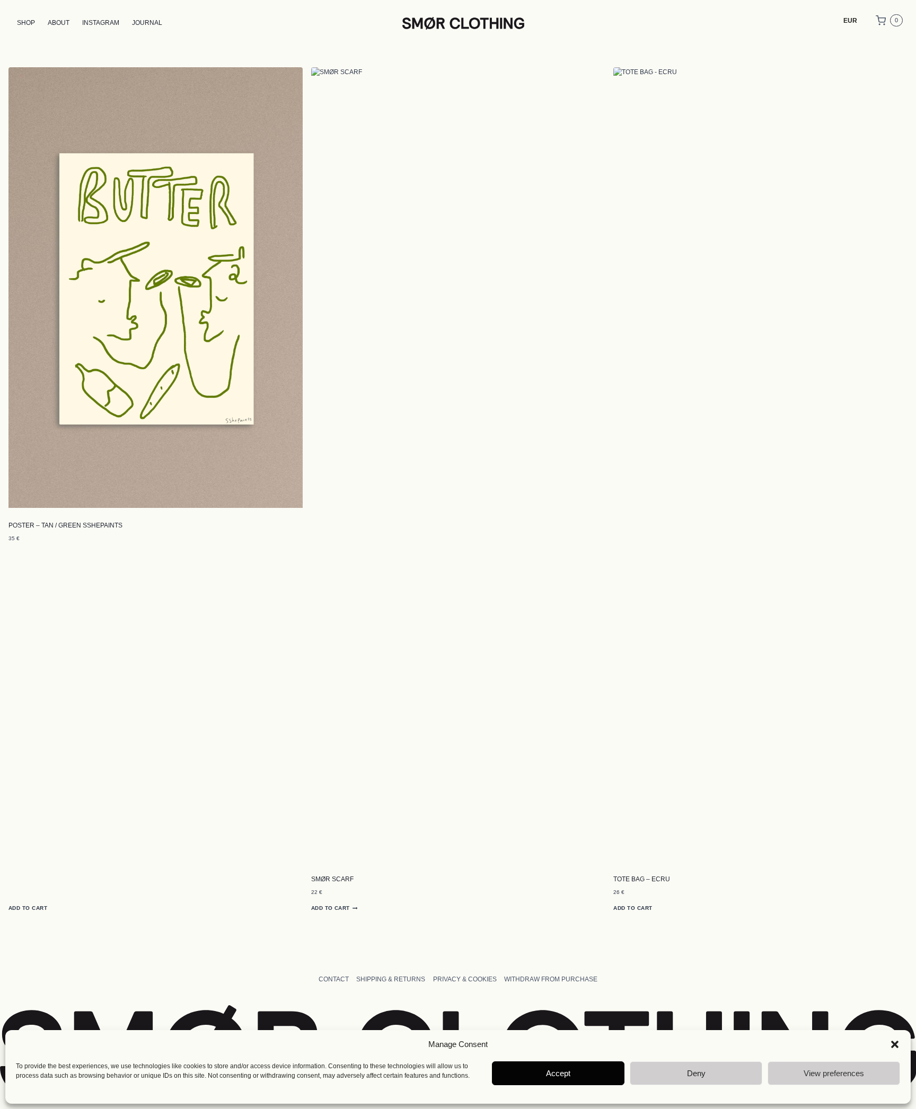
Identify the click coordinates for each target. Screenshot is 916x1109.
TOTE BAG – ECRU (641, 879)
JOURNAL (147, 22)
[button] (894, 1044)
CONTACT (334, 979)
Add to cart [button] (330, 908)
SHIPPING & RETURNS (390, 979)
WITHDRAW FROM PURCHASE (550, 979)
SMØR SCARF (332, 879)
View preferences (834, 1073)
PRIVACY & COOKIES (465, 979)
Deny (696, 1073)
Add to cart (27, 908)
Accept (558, 1073)
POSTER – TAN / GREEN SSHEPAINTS (65, 525)
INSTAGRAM (100, 22)
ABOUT (58, 22)
